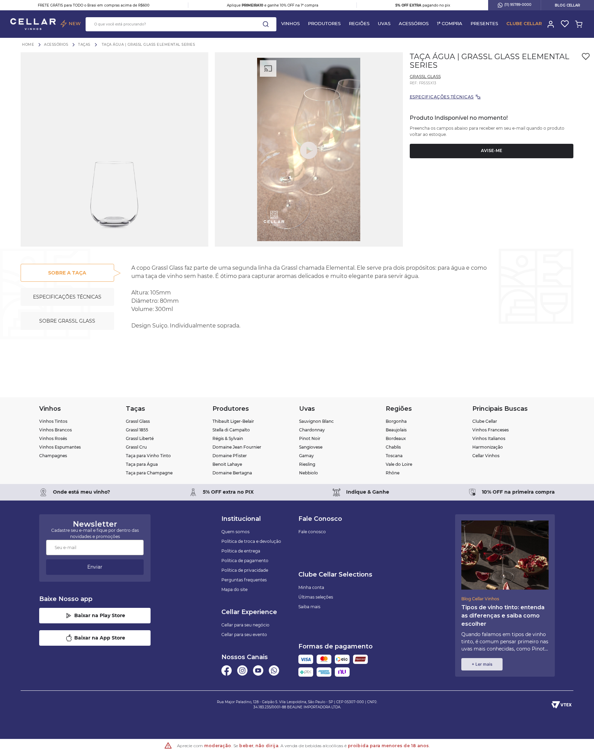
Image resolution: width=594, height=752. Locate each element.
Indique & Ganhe (367, 492)
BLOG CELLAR (567, 5)
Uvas (384, 23)
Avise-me (491, 150)
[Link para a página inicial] (28, 44)
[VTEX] (561, 704)
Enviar (94, 567)
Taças (84, 45)
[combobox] (181, 24)
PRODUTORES (324, 23)
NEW (75, 23)
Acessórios (414, 23)
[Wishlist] (564, 24)
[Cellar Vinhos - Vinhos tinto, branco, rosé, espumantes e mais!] (33, 24)
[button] (114, 149)
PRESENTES (484, 23)
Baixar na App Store (99, 638)
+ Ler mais (482, 664)
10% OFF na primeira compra (518, 492)
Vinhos (290, 23)
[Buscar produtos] (266, 24)
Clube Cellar (524, 23)
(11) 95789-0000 (517, 4)
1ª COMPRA (449, 23)
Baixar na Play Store (99, 615)
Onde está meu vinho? (81, 492)
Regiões (359, 23)
